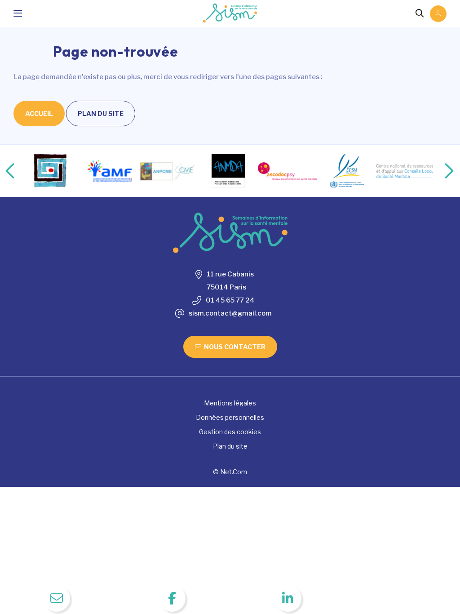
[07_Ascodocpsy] (287, 171)
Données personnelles (230, 417)
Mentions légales (230, 403)
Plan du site (101, 113)
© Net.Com (230, 472)
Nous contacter (234, 347)
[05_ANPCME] (169, 171)
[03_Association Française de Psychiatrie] (50, 171)
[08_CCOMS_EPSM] (346, 171)
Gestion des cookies (230, 432)
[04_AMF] (109, 171)
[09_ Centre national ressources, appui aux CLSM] (406, 171)
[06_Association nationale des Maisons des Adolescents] (228, 171)
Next (439, 170)
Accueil (39, 113)
